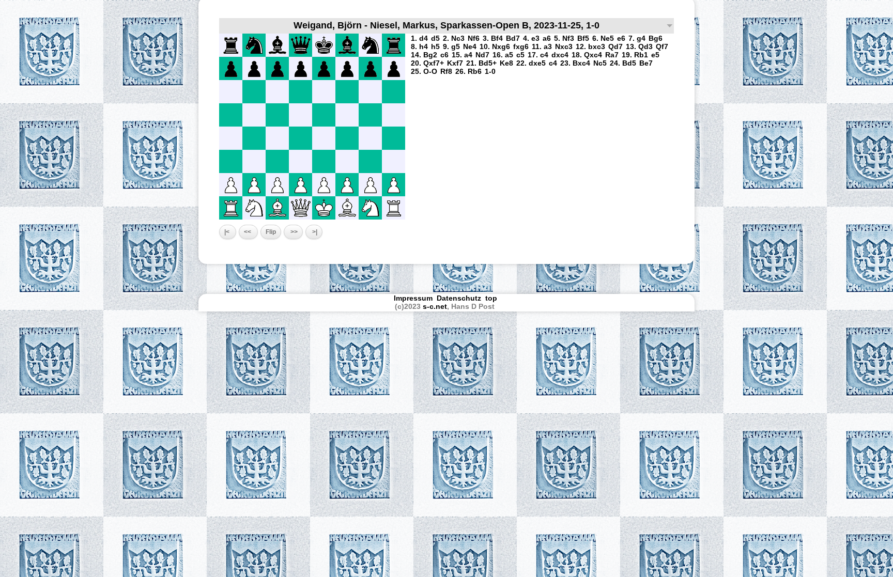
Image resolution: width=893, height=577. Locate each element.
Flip (271, 232)
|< (227, 232)
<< (248, 232)
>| (314, 232)
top (492, 298)
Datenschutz (459, 298)
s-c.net (435, 306)
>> (293, 232)
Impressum (413, 298)
